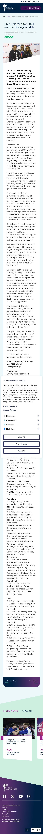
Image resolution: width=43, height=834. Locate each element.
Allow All (21, 437)
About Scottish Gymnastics (11, 805)
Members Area (31, 8)
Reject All (21, 451)
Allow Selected (21, 444)
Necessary (10, 416)
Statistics (10, 425)
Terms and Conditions (9, 811)
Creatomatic (16, 821)
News (8, 16)
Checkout (36, 1)
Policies (4, 807)
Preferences (11, 420)
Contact (4, 809)
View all (27, 711)
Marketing (10, 429)
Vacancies (5, 816)
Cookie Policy (9, 410)
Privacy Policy (6, 814)
